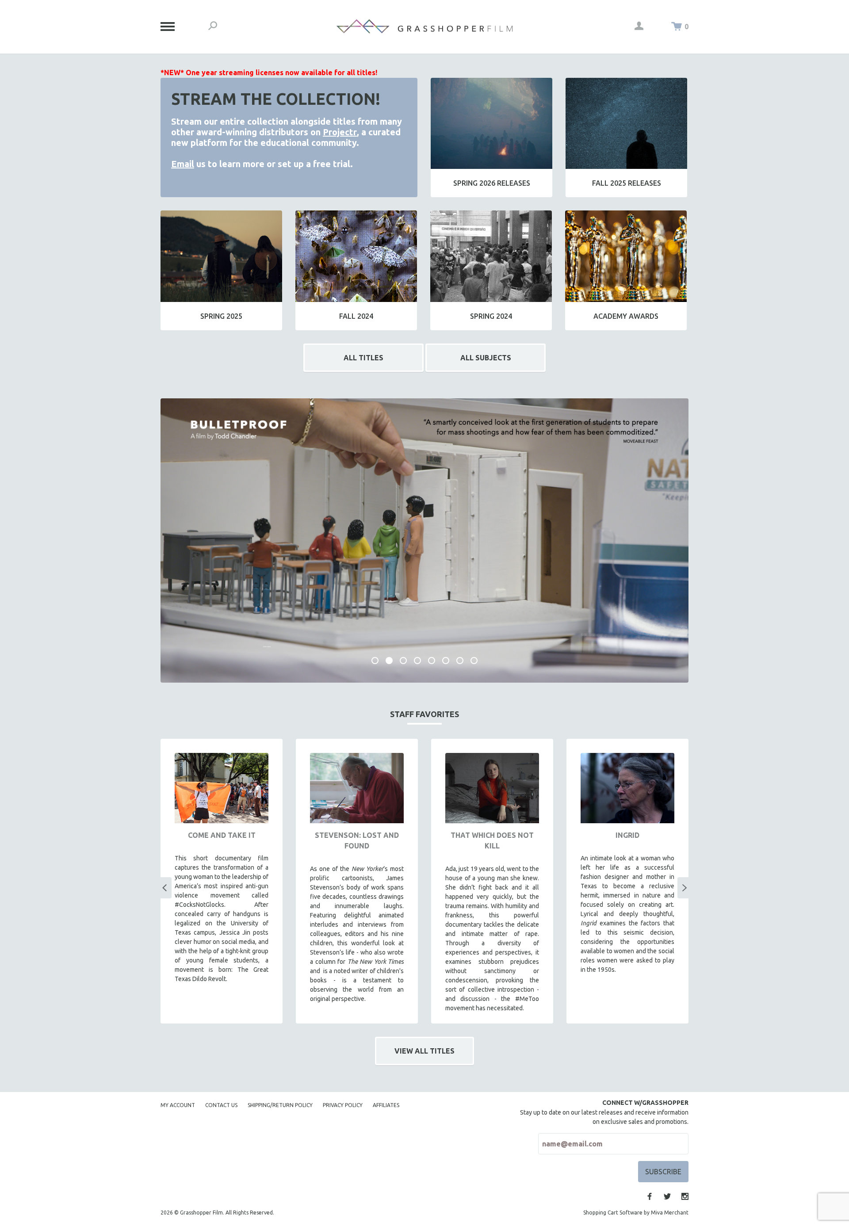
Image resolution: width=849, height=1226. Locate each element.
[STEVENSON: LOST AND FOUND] (357, 788)
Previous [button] (164, 887)
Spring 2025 (221, 316)
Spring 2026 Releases (491, 183)
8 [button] (474, 660)
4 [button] (417, 660)
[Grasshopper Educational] (424, 26)
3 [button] (403, 660)
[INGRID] (627, 788)
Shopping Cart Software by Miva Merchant (635, 1212)
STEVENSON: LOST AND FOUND (357, 840)
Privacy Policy (343, 1105)
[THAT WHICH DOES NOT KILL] (492, 788)
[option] (424, 540)
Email (182, 164)
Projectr (340, 132)
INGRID (627, 835)
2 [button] (389, 660)
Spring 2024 (491, 316)
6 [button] (445, 660)
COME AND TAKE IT (222, 835)
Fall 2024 (356, 316)
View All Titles (424, 1051)
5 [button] (431, 660)
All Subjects (485, 358)
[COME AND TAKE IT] (221, 788)
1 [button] (375, 660)
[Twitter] (667, 1196)
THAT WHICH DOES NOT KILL (492, 840)
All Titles (363, 358)
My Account (178, 1105)
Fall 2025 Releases (626, 183)
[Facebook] (649, 1196)
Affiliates (386, 1105)
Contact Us (221, 1105)
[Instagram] (684, 1196)
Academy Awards (625, 316)
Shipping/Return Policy (280, 1105)
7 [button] (459, 660)
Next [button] (684, 887)
